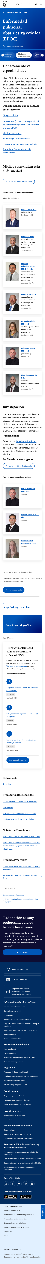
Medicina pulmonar (12, 133)
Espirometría (8, 807)
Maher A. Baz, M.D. (28, 294)
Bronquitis (7, 784)
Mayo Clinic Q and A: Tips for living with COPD (21, 836)
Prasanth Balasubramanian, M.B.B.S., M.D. (28, 266)
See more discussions (17, 760)
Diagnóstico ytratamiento (8, 55)
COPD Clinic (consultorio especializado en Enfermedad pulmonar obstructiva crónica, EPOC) (21, 124)
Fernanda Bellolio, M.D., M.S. (28, 322)
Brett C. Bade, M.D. (28, 209)
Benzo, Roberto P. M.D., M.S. (28, 489)
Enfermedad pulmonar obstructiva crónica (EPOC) (21, 900)
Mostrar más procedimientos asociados (18, 819)
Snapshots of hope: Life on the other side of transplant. (22, 688)
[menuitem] (23, 55)
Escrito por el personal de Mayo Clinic (18, 572)
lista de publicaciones (26, 441)
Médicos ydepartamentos (24, 55)
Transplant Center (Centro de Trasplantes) (17, 151)
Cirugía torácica (10, 115)
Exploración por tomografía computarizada (19, 813)
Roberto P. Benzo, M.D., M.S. (28, 349)
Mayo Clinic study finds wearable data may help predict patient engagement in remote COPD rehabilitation (21, 845)
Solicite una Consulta (15, 46)
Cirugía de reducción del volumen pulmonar (20, 801)
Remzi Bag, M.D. (27, 236)
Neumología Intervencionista (17, 138)
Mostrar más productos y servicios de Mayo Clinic (20, 876)
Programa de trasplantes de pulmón (20, 143)
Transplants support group (16, 666)
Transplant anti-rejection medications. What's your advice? (21, 741)
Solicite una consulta (14, 590)
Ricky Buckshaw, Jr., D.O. (29, 376)
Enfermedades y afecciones (16, 12)
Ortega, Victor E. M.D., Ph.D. (30, 515)
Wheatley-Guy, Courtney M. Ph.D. (28, 541)
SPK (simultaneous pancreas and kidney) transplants (22, 715)
